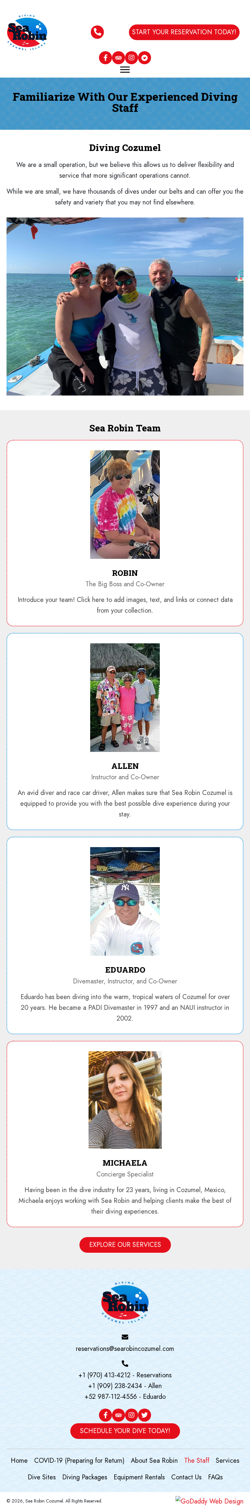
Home (19, 1461)
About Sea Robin (154, 1461)
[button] (184, 32)
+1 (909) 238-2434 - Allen (125, 1386)
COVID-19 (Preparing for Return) (79, 1461)
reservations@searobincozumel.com (125, 1348)
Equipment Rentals (139, 1477)
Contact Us (186, 1477)
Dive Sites (42, 1477)
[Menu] (125, 68)
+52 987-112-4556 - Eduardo (125, 1396)
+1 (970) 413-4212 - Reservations (125, 1375)
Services (227, 1461)
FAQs (215, 1477)
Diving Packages (84, 1477)
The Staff (196, 1461)
